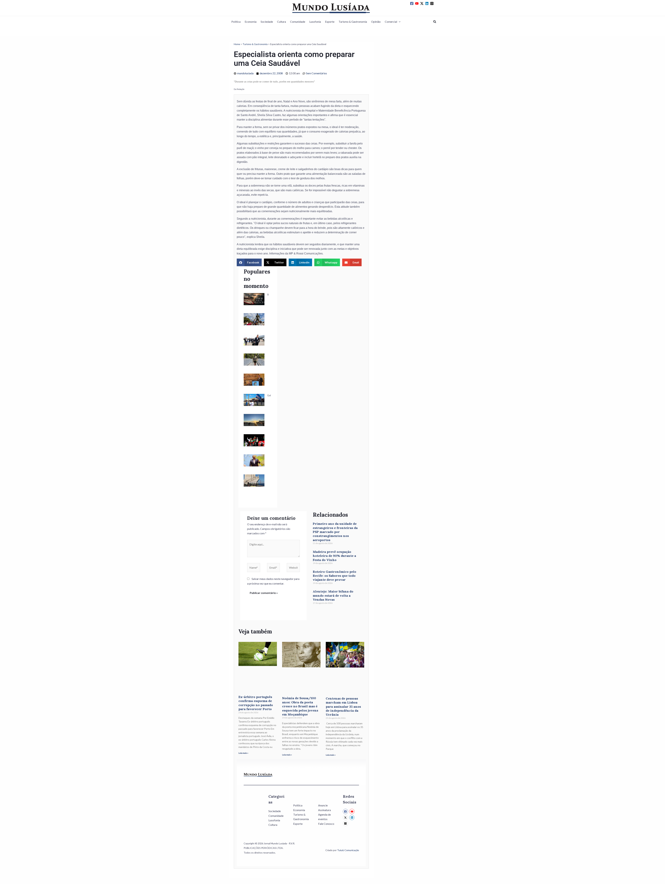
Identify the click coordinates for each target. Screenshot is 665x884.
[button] (399, 21)
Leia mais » (243, 753)
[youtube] (417, 3)
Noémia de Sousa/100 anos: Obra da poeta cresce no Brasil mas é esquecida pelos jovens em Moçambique (300, 706)
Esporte (329, 21)
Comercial (391, 21)
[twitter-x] (422, 3)
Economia (250, 21)
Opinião (376, 21)
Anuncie (323, 805)
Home (237, 44)
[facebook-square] (412, 3)
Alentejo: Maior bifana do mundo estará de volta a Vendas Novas (333, 595)
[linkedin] (427, 3)
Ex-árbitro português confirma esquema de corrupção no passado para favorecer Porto (255, 703)
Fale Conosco (326, 823)
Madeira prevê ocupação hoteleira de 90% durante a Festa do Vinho (334, 556)
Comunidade (297, 21)
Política (236, 21)
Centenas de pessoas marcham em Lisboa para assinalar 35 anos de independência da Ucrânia (343, 706)
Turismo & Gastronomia (353, 21)
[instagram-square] (432, 3)
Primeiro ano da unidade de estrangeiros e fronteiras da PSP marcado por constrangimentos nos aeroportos (335, 532)
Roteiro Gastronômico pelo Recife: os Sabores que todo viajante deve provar (334, 576)
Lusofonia (315, 21)
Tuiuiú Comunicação (348, 850)
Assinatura (324, 810)
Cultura (281, 21)
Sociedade (267, 21)
